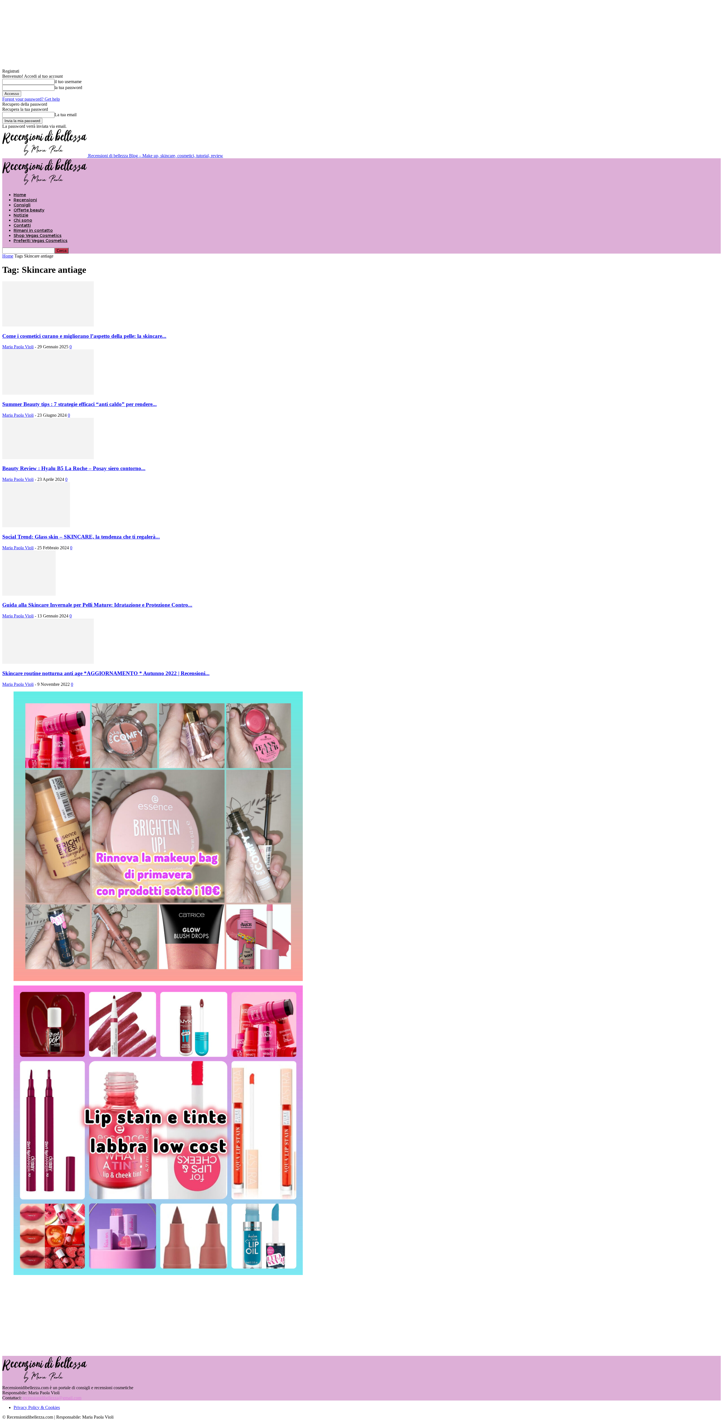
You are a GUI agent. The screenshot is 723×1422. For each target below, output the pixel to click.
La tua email (66, 114)
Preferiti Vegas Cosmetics (40, 240)
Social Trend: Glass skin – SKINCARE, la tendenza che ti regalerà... (81, 537)
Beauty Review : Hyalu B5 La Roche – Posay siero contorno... (73, 468)
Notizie (21, 215)
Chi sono (23, 220)
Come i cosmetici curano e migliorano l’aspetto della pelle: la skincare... (84, 336)
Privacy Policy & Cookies (37, 1407)
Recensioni (25, 199)
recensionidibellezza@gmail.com (52, 1397)
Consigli (22, 205)
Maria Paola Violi (18, 346)
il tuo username (68, 81)
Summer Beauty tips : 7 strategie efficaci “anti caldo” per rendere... (79, 404)
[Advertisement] (361, 1315)
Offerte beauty (29, 210)
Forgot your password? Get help (31, 99)
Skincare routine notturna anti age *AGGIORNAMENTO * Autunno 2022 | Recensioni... (106, 673)
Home (20, 194)
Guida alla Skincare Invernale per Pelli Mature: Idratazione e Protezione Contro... (97, 605)
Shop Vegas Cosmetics (38, 235)
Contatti (22, 225)
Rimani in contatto (33, 230)
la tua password (68, 87)
